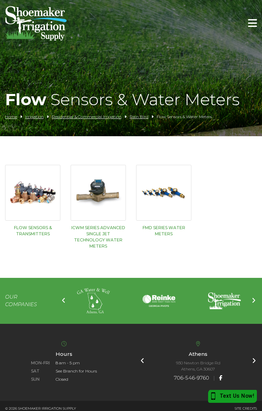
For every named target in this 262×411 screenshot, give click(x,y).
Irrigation (34, 116)
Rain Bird (139, 116)
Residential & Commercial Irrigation (86, 116)
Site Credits (246, 408)
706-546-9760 (191, 378)
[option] (93, 301)
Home (11, 116)
